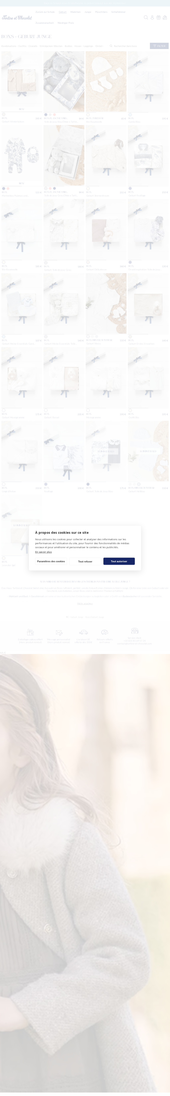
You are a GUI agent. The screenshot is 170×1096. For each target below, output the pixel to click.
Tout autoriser (119, 561)
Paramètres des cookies (51, 561)
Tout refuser (85, 561)
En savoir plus (43, 551)
